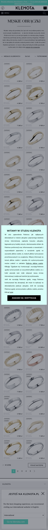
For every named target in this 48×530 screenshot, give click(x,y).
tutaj (11, 292)
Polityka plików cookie (34, 263)
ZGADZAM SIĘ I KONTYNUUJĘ (24, 298)
